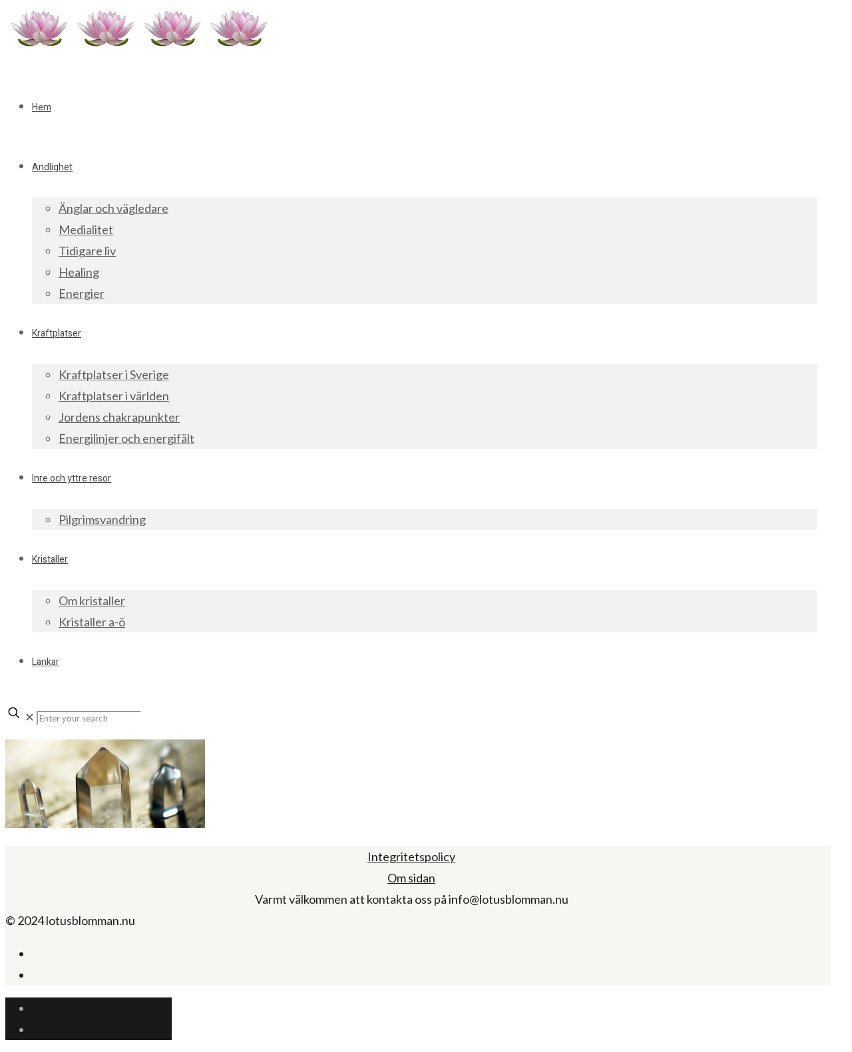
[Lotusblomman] (138, 46)
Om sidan (411, 877)
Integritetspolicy (411, 856)
